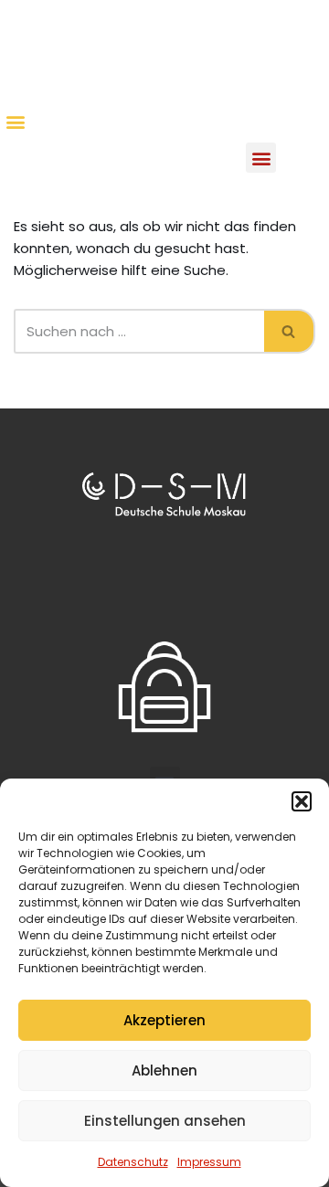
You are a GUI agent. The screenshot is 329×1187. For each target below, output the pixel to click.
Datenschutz (133, 1162)
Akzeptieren (164, 1020)
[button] (301, 801)
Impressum (209, 1162)
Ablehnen (164, 1070)
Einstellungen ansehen (165, 1120)
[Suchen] (289, 331)
